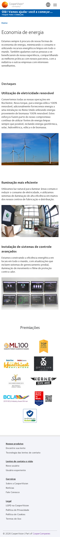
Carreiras (11, 479)
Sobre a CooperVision (17, 483)
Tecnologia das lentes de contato (23, 452)
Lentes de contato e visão (19, 461)
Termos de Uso (13, 518)
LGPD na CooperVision (17, 505)
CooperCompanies (41, 533)
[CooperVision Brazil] (30, 4)
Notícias (10, 488)
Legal (8, 501)
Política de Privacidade (17, 510)
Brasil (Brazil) (48, 4)
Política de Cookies (15, 514)
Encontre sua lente (15, 448)
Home (4, 23)
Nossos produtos (14, 443)
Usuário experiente (16, 470)
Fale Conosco (13, 492)
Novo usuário (12, 465)
